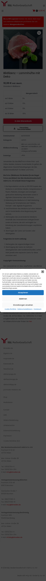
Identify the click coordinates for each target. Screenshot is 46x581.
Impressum (37, 309)
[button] (43, 272)
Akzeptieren (23, 292)
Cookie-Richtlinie (10, 309)
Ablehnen (23, 299)
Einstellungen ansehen (23, 305)
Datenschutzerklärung (24, 309)
